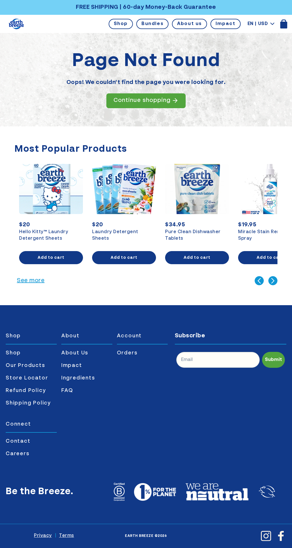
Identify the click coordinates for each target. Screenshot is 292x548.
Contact (18, 441)
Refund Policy (26, 390)
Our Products (25, 365)
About (70, 335)
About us (189, 24)
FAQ (67, 390)
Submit (273, 360)
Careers (18, 453)
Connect (18, 424)
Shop (121, 24)
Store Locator (27, 378)
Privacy (43, 535)
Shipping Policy (28, 403)
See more (30, 281)
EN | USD (258, 24)
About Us (74, 353)
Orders (127, 353)
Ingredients (78, 378)
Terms (66, 535)
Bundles (152, 24)
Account (129, 335)
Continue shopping (142, 100)
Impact (226, 24)
